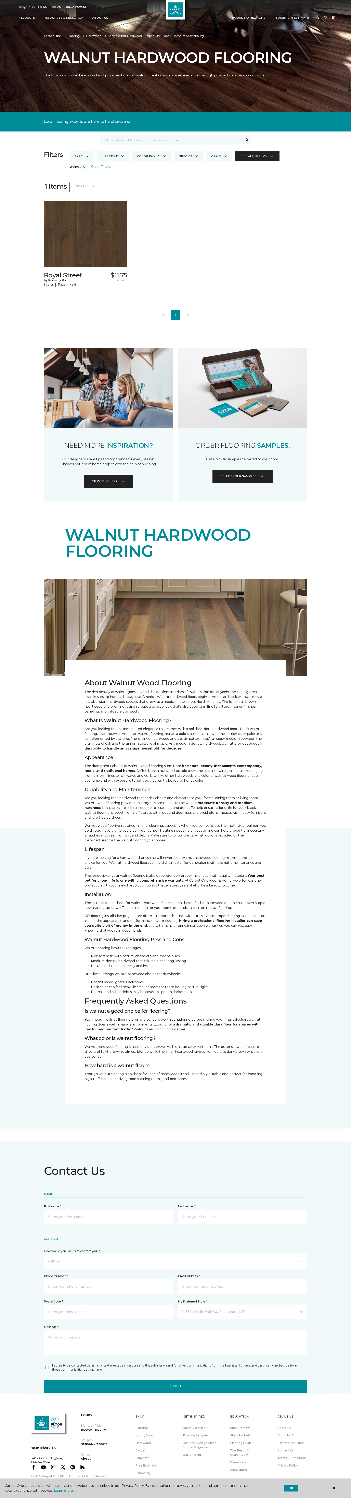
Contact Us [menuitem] (285, 1450)
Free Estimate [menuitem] (145, 1465)
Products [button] (26, 18)
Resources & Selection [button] (63, 18)
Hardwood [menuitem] (143, 1443)
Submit (175, 1386)
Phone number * (56, 1276)
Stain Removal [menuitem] (240, 1428)
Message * (51, 1326)
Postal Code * (53, 1301)
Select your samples (238, 476)
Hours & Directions (248, 18)
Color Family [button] (148, 156)
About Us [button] (100, 18)
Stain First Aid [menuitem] (240, 1435)
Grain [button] (216, 156)
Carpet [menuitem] (140, 1450)
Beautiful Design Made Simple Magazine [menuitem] (199, 1445)
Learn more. (64, 1491)
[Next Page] (188, 315)
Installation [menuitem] (238, 1470)
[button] (318, 17)
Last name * (186, 1206)
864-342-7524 (76, 7)
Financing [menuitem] (142, 1473)
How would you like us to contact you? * (72, 1251)
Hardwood (93, 36)
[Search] (247, 140)
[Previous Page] (163, 315)
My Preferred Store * (192, 1301)
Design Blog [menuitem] (192, 1455)
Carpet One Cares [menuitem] (290, 1443)
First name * (52, 1206)
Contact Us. (123, 122)
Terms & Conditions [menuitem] (292, 1458)
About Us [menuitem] (284, 1428)
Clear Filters (101, 167)
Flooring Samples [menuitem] (195, 1435)
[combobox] (171, 140)
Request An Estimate (291, 18)
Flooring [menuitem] (141, 1428)
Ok (291, 1488)
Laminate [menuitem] (142, 1458)
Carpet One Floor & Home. (61, 1476)
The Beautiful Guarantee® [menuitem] (240, 1453)
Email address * (189, 1276)
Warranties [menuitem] (238, 1462)
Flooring (73, 36)
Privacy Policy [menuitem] (287, 1465)
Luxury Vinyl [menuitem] (144, 1435)
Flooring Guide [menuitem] (241, 1443)
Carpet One (52, 36)
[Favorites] (325, 17)
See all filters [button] (254, 156)
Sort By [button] (82, 186)
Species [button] (185, 156)
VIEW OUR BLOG (104, 481)
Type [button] (79, 156)
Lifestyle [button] (110, 156)
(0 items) (333, 17)
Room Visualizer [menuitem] (195, 1428)
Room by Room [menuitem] (288, 1435)
